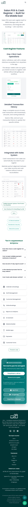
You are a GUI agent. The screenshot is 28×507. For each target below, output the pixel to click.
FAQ (14, 462)
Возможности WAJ (14, 440)
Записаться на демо (14, 377)
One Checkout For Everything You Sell (14, 209)
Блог (14, 458)
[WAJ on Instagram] (14, 431)
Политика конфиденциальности (14, 501)
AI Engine (14, 447)
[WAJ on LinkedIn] (10, 431)
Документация (14, 445)
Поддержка (14, 460)
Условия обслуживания (14, 502)
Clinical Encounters (14, 229)
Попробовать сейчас (14, 373)
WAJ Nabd (14, 449)
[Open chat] (25, 498)
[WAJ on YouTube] (17, 431)
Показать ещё (14, 350)
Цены (14, 213)
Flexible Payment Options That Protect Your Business (13, 204)
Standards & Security (14, 224)
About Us (14, 456)
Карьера (14, 464)
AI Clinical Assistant (14, 220)
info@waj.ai (14, 482)
